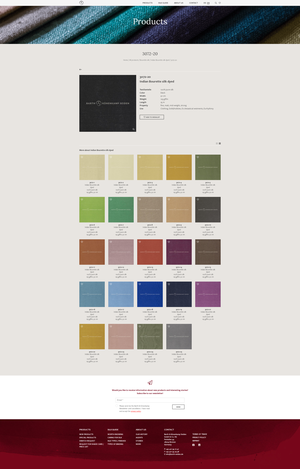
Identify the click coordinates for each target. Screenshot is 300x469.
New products (86, 434)
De (205, 3)
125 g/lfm (164, 99)
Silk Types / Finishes (117, 441)
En (208, 3)
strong (184, 105)
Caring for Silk (115, 437)
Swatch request (87, 441)
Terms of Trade (199, 434)
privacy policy (136, 411)
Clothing (164, 108)
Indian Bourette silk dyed (160, 60)
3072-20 (174, 60)
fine (162, 105)
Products (147, 3)
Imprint (195, 440)
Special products (87, 437)
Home (125, 60)
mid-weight (175, 105)
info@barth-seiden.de (174, 454)
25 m (163, 102)
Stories (139, 441)
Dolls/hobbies (175, 108)
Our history (141, 434)
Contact (193, 3)
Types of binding (115, 444)
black (163, 92)
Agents (139, 437)
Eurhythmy (209, 108)
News (138, 444)
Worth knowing (115, 434)
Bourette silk (144, 60)
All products (133, 60)
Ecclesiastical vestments (192, 108)
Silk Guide (163, 3)
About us (178, 3)
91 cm (163, 95)
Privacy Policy (199, 437)
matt (167, 105)
